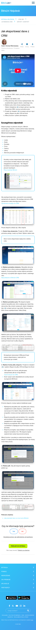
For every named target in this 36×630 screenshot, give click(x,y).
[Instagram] (21, 606)
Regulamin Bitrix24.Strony (21, 617)
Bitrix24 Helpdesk (7, 19)
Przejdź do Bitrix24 (18, 546)
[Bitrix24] (6, 3)
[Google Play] (24, 598)
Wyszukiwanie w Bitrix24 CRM (10, 277)
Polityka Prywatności (14, 615)
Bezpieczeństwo (29, 615)
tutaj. (32, 620)
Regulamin (4, 615)
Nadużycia (10, 617)
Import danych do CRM (11, 375)
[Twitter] (13, 606)
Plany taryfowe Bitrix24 (10, 170)
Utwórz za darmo (24, 550)
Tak (13, 531)
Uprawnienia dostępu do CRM (10, 203)
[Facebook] (9, 606)
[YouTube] (17, 606)
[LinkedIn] (24, 606)
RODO (23, 615)
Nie (22, 531)
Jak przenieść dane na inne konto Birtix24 (16, 518)
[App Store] (11, 598)
